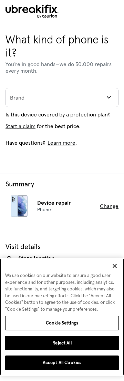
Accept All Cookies (62, 362)
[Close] (114, 266)
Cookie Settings (62, 323)
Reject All (61, 343)
